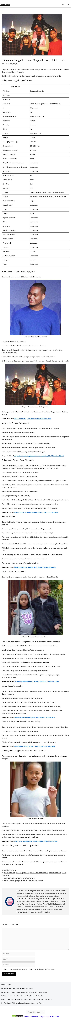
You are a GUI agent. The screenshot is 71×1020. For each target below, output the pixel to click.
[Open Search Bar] (63, 4)
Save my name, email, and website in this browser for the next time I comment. (29, 969)
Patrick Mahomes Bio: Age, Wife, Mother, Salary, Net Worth (22, 996)
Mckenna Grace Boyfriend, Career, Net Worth (17, 988)
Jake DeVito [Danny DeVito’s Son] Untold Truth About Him (34, 746)
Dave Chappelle (9, 873)
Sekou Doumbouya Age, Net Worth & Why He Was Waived (23, 880)
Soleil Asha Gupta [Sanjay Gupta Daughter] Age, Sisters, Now (35, 841)
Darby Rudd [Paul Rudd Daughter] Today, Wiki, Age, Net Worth (36, 512)
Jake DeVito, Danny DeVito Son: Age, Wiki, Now (20, 878)
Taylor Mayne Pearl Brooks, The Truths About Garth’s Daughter (36, 681)
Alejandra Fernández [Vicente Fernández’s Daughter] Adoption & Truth (39, 456)
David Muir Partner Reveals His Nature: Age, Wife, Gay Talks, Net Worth (26, 999)
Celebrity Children (10, 870)
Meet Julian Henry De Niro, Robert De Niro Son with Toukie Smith (24, 992)
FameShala (5, 5)
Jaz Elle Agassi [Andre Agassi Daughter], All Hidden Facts (34, 717)
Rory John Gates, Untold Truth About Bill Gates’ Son (32, 419)
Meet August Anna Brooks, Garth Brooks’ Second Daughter (35, 567)
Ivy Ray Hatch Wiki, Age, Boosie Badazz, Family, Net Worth (22, 1003)
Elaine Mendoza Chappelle (39, 873)
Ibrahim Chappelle (55, 873)
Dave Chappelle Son (22, 873)
